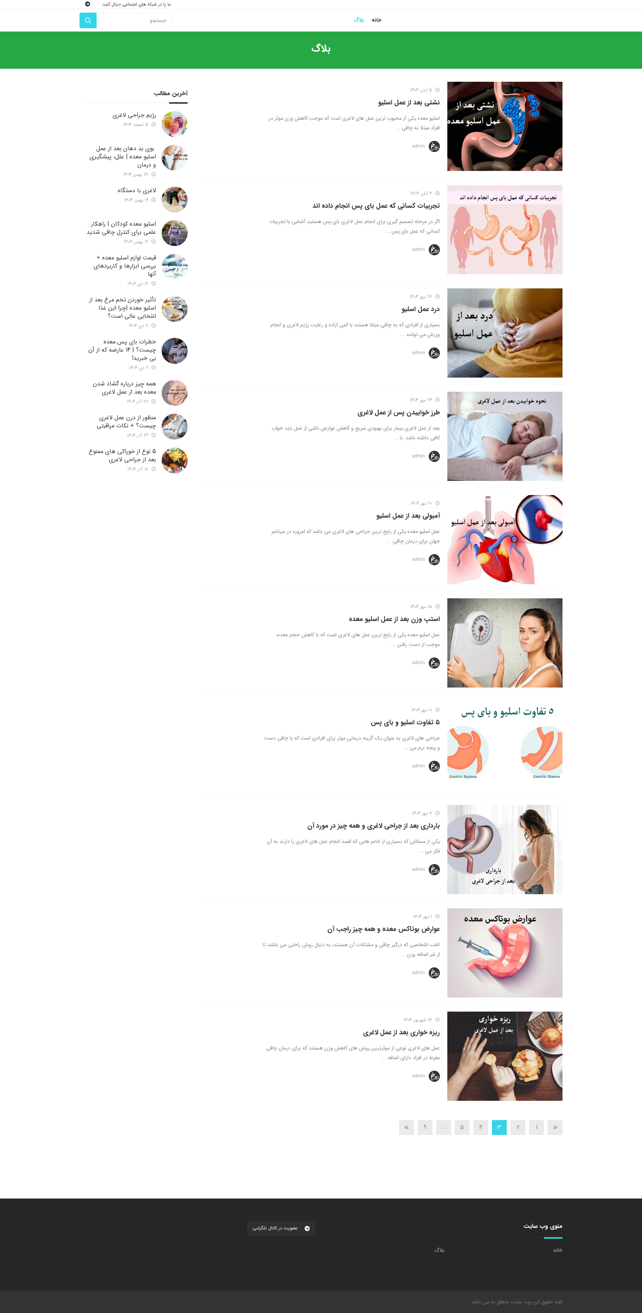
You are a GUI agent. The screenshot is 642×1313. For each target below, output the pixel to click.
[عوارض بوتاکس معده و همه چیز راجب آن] (504, 952)
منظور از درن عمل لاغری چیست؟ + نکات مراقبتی (126, 421)
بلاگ (439, 1250)
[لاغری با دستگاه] (175, 200)
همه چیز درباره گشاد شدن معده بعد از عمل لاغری (124, 388)
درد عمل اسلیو (421, 309)
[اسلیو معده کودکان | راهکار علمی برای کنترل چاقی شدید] (175, 233)
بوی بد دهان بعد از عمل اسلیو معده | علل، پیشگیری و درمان (123, 156)
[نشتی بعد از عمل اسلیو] (504, 126)
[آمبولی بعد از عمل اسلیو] (504, 539)
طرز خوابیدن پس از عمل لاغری (398, 412)
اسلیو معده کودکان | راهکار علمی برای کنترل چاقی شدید (121, 228)
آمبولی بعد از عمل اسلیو (408, 516)
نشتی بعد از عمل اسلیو (409, 102)
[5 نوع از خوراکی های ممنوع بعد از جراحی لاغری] (175, 460)
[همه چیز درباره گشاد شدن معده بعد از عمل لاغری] (175, 393)
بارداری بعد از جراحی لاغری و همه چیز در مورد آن (373, 826)
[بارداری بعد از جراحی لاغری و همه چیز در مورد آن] (504, 849)
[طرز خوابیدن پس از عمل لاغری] (504, 436)
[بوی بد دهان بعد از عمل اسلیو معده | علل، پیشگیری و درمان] (175, 158)
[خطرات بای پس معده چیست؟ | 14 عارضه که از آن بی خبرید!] (175, 351)
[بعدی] (406, 1127)
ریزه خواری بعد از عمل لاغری (401, 1032)
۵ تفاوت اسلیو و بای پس (405, 722)
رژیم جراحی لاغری (134, 115)
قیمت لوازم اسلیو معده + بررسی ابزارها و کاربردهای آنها (125, 266)
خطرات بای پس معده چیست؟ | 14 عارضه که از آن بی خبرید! (122, 350)
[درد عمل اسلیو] (504, 333)
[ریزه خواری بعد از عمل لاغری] (504, 1056)
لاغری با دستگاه (137, 190)
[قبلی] (555, 1127)
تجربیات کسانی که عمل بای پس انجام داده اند (376, 206)
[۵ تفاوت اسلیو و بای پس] (504, 746)
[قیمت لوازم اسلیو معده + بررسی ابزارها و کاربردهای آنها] (175, 267)
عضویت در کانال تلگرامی (276, 1228)
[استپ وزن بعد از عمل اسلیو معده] (504, 643)
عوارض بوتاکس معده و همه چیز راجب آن (383, 929)
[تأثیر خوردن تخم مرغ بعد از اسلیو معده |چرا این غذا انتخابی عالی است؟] (175, 309)
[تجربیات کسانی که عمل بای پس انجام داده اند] (504, 229)
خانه (557, 1250)
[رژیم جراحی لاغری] (175, 124)
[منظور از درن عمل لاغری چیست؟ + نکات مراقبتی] (175, 427)
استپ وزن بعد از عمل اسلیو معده (394, 619)
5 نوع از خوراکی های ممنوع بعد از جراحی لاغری (122, 455)
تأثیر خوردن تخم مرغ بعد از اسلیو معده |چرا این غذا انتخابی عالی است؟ (122, 308)
